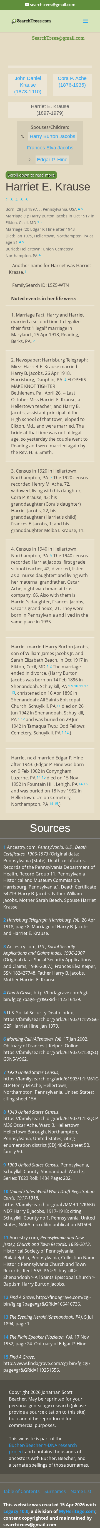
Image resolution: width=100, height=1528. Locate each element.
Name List (81, 1491)
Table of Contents (21, 1491)
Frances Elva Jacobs (50, 147)
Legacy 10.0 (15, 1511)
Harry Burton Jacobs (52, 136)
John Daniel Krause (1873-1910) (27, 85)
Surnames (55, 1491)
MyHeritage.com (77, 1511)
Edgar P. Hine (52, 159)
